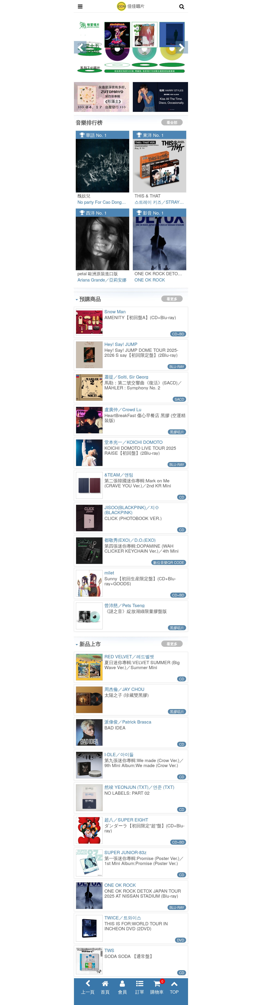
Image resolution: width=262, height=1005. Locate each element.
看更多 (172, 298)
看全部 (172, 122)
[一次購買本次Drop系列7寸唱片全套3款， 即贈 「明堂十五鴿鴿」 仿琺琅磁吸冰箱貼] (131, 47)
